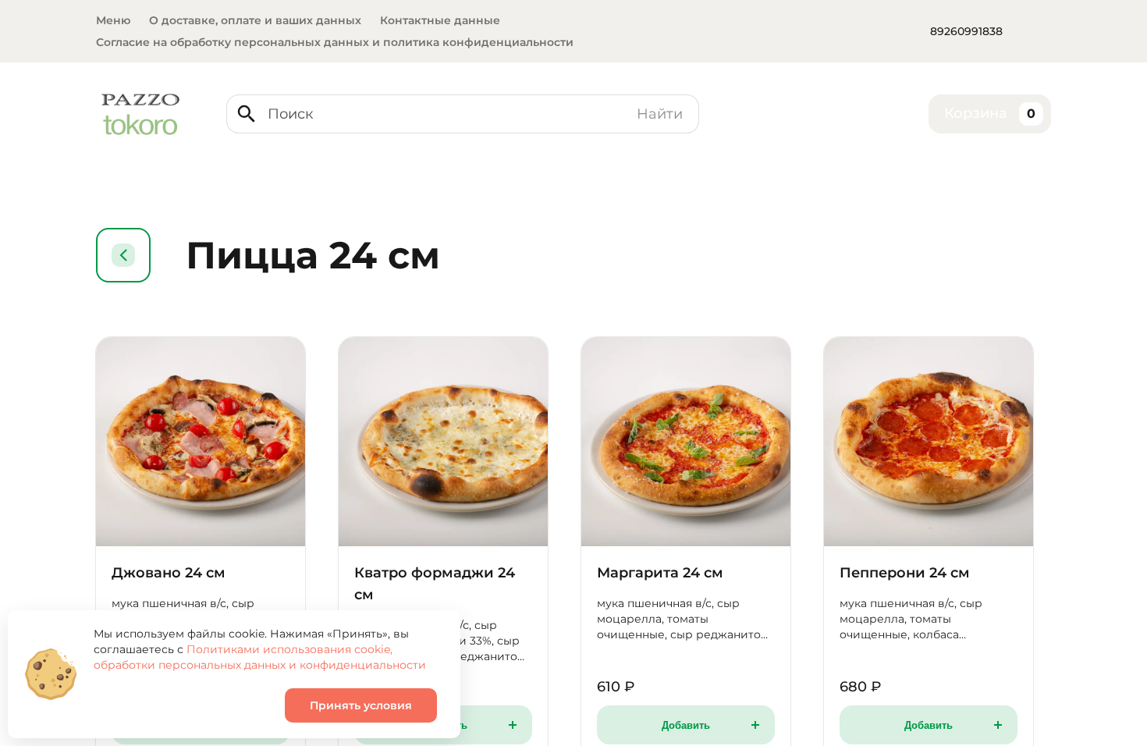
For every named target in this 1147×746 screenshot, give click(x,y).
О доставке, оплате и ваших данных (255, 20)
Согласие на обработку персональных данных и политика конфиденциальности (335, 42)
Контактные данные (440, 20)
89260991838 (966, 31)
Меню (113, 20)
